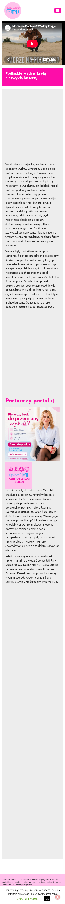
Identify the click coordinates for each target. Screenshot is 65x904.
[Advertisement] (32, 128)
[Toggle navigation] (57, 10)
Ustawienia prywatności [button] (28, 899)
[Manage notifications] (57, 897)
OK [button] (47, 898)
